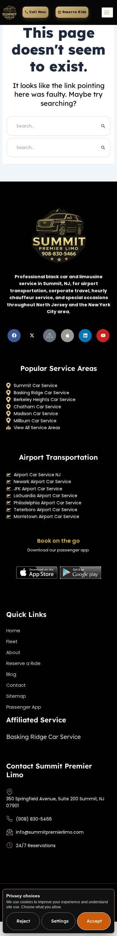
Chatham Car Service (37, 407)
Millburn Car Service (35, 421)
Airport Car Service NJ (37, 475)
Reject (23, 921)
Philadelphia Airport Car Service (47, 503)
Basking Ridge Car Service (41, 393)
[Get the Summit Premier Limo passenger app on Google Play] (80, 572)
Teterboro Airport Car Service (45, 510)
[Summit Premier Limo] (9, 12)
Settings (60, 921)
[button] (35, 12)
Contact (16, 685)
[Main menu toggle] (107, 12)
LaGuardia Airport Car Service (45, 495)
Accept (94, 921)
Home (13, 630)
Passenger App (23, 707)
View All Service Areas (37, 427)
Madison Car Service (36, 413)
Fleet (11, 641)
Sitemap (16, 696)
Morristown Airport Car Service (46, 516)
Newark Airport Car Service (42, 481)
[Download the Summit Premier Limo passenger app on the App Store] (36, 572)
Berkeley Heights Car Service (45, 399)
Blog (11, 674)
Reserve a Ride (23, 663)
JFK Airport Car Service (38, 489)
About (13, 652)
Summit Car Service (35, 385)
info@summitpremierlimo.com (50, 832)
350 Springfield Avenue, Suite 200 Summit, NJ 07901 (55, 802)
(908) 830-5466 (34, 819)
